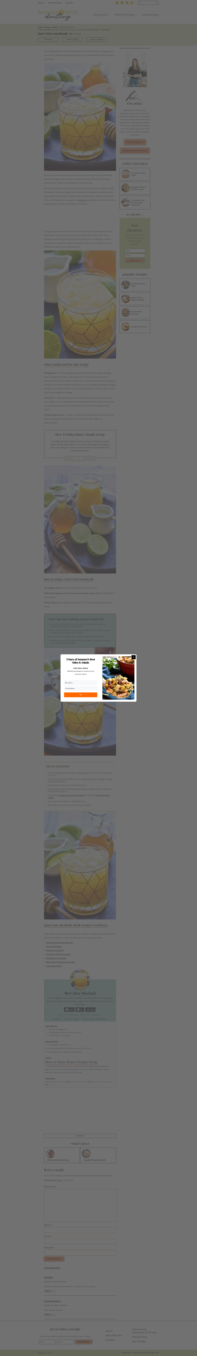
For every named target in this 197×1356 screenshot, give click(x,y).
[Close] (134, 657)
